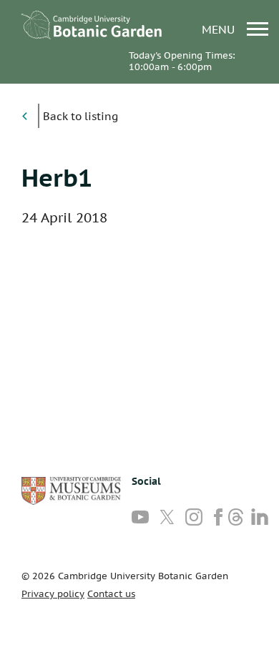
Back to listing (80, 116)
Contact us (111, 594)
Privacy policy (52, 594)
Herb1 (56, 177)
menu (220, 29)
